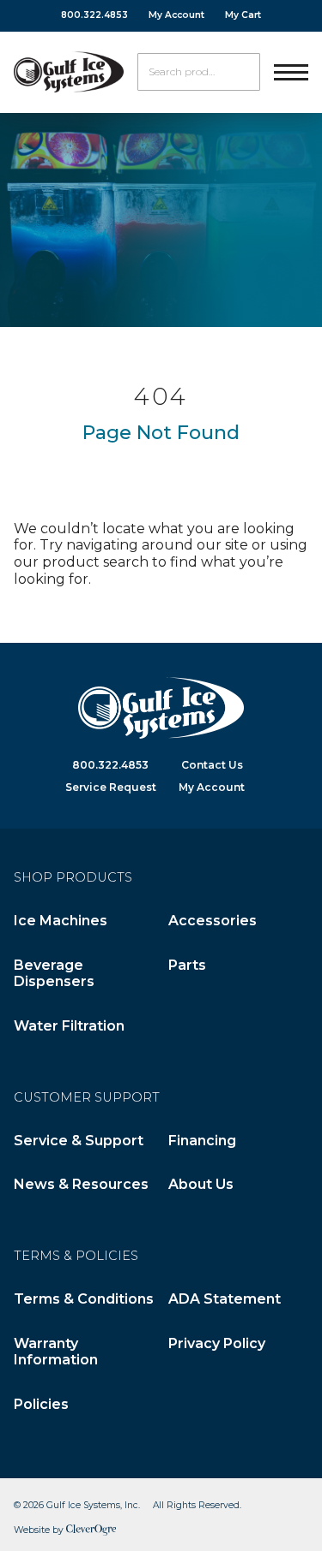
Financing (202, 1140)
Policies (41, 1404)
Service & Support (78, 1140)
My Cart (243, 15)
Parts (187, 965)
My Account (176, 15)
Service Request (110, 787)
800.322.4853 (94, 15)
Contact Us (212, 764)
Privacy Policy (216, 1343)
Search (241, 72)
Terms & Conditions (84, 1299)
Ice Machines (60, 920)
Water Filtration (69, 1026)
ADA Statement (224, 1299)
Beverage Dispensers (54, 973)
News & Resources (81, 1184)
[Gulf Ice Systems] (69, 71)
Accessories (212, 920)
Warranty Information (56, 1352)
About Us (201, 1184)
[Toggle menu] (291, 72)
